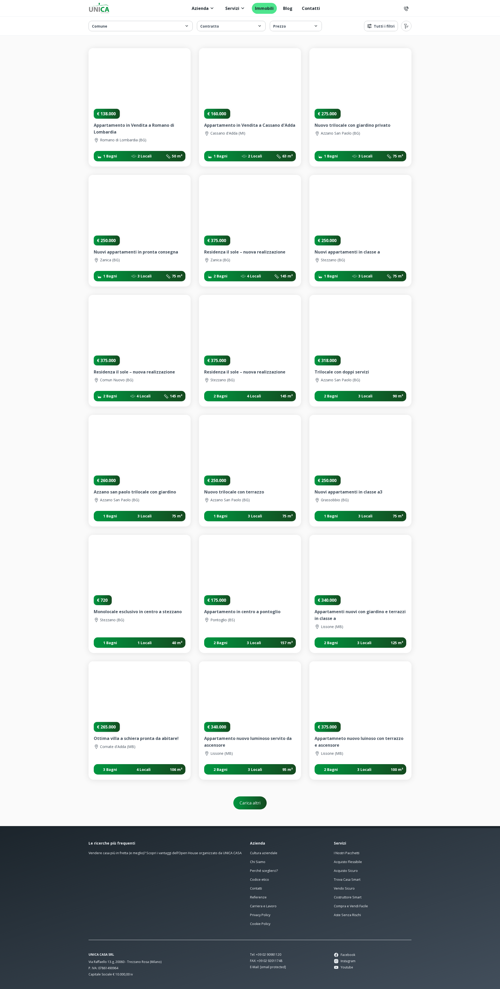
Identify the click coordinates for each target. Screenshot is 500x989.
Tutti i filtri (384, 26)
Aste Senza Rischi (347, 915)
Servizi (232, 8)
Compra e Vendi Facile (351, 906)
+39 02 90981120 (268, 954)
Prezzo (279, 26)
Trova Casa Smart (347, 879)
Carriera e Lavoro (263, 906)
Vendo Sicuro (344, 888)
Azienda (200, 8)
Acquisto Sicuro (346, 870)
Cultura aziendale (263, 853)
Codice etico (259, 879)
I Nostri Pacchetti (346, 853)
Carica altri (250, 803)
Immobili (264, 8)
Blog (287, 8)
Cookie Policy (260, 924)
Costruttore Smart (347, 897)
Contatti (311, 8)
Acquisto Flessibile (348, 862)
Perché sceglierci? (264, 870)
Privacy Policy (260, 915)
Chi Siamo (257, 862)
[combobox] (406, 26)
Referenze (258, 897)
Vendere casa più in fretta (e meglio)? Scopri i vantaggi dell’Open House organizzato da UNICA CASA (165, 853)
